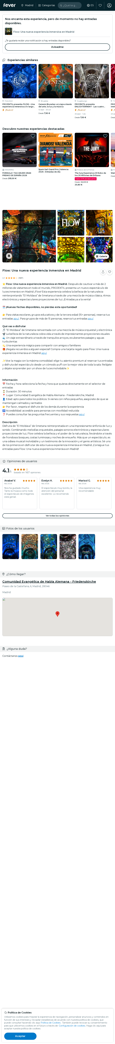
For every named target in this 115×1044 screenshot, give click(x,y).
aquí (16, 318)
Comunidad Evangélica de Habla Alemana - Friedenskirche (49, 581)
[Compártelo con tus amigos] (103, 272)
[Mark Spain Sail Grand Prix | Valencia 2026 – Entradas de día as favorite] (69, 136)
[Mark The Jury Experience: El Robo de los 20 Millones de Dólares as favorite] (105, 136)
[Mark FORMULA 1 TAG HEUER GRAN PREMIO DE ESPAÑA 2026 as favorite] (33, 136)
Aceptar (20, 1036)
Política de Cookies (50, 1022)
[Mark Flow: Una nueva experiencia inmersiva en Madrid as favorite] (110, 272)
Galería (103, 256)
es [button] (92, 5)
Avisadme (57, 47)
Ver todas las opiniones (57, 516)
